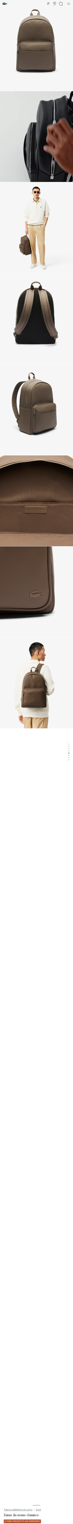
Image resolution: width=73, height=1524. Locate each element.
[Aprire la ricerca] (61, 3)
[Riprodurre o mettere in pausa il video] (6, 177)
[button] (54, 3)
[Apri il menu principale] (68, 3)
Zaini (38, 1510)
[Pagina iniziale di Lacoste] (4, 4)
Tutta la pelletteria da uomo (18, 1510)
